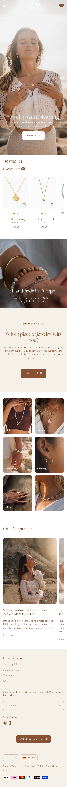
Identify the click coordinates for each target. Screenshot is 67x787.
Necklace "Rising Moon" (16, 220)
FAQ (5, 680)
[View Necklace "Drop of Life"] (44, 192)
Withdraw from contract (33, 739)
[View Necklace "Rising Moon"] (16, 192)
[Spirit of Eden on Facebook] (5, 723)
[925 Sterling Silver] (17, 213)
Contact (7, 675)
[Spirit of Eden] (33, 5)
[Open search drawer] (54, 5)
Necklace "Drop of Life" (44, 220)
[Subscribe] (59, 705)
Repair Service (11, 669)
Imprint (6, 770)
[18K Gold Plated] (14, 213)
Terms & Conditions (12, 766)
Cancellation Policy (34, 766)
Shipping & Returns (14, 664)
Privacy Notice (53, 766)
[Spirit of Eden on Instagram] (10, 723)
